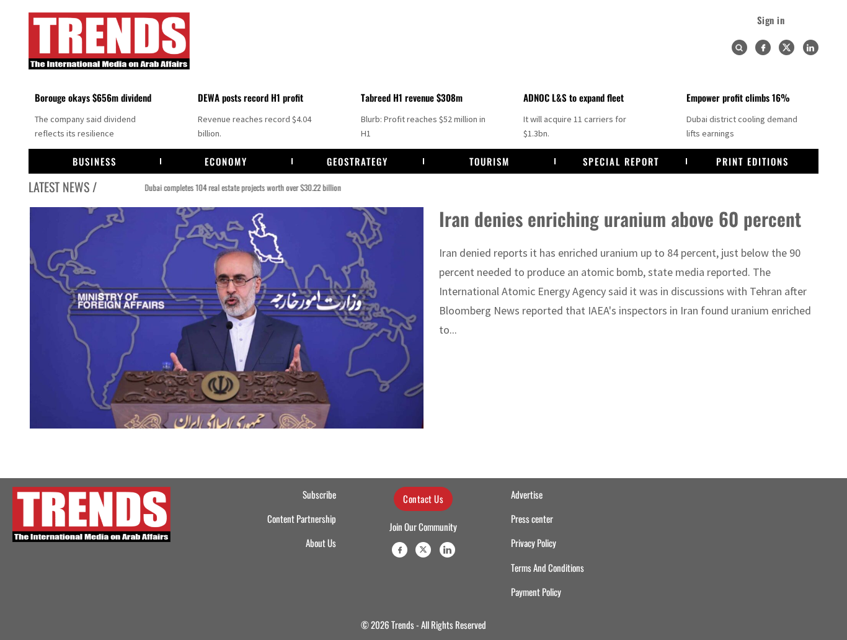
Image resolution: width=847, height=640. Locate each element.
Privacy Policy (533, 542)
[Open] (739, 47)
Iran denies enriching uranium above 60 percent (620, 219)
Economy (226, 161)
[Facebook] (763, 47)
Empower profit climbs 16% (738, 97)
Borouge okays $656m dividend (93, 97)
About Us (321, 542)
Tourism (489, 161)
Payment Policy (536, 591)
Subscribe (319, 494)
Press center (532, 518)
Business (95, 161)
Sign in (771, 20)
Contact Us (423, 498)
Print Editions (752, 161)
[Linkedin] (810, 47)
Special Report (621, 161)
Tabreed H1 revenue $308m (412, 97)
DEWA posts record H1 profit (250, 97)
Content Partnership (301, 518)
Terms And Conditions (547, 567)
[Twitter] (786, 47)
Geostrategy (357, 161)
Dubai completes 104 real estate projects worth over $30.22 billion (223, 187)
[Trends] (109, 40)
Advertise (527, 494)
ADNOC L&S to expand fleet (573, 97)
